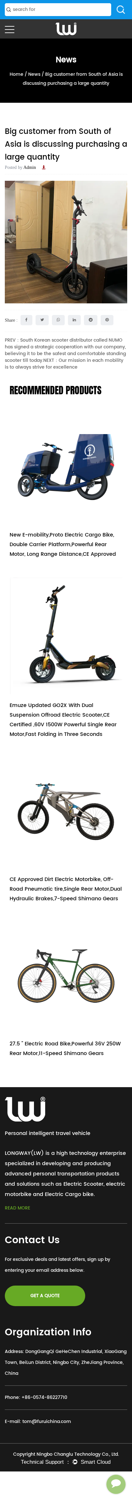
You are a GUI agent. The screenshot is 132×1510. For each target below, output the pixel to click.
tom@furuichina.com (46, 1421)
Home (16, 74)
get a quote (45, 1295)
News (34, 74)
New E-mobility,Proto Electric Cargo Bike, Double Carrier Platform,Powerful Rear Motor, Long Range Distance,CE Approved (63, 544)
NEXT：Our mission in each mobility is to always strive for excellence (64, 364)
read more (17, 1208)
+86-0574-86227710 (44, 1397)
